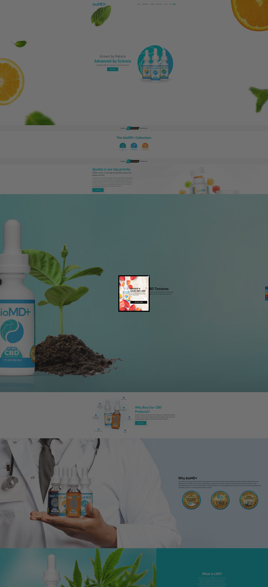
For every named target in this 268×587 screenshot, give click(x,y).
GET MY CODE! (139, 302)
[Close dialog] (148, 276)
